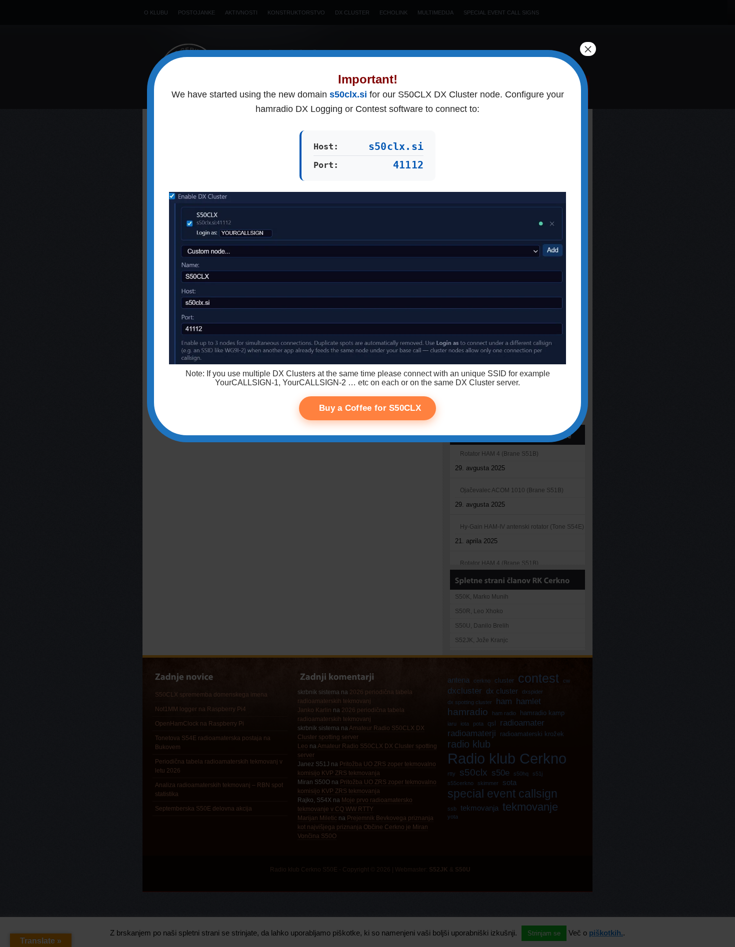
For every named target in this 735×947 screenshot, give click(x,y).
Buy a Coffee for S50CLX (370, 408)
